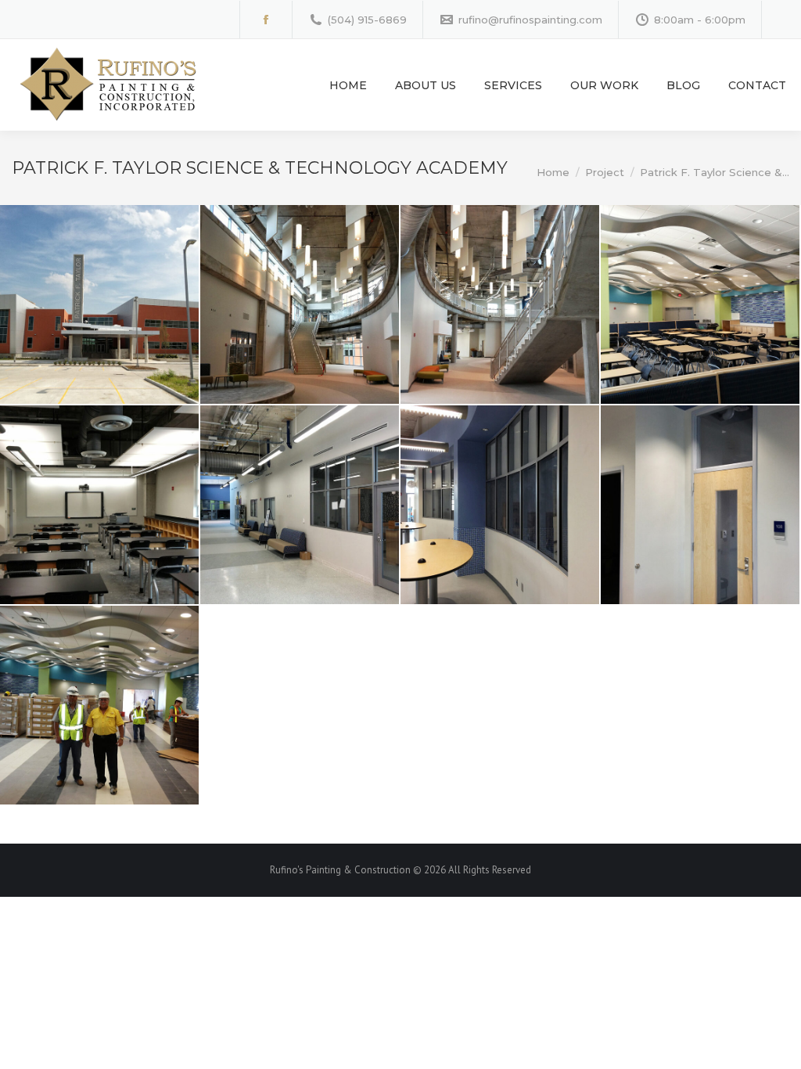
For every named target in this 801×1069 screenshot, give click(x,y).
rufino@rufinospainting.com (530, 19)
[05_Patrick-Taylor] (99, 504)
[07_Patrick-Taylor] (499, 504)
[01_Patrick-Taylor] (99, 304)
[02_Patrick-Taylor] (299, 304)
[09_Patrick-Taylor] (99, 705)
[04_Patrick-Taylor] (700, 304)
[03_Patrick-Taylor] (499, 304)
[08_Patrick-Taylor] (700, 504)
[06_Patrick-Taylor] (299, 504)
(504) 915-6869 (367, 19)
